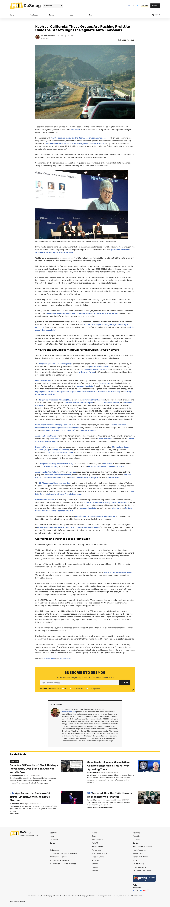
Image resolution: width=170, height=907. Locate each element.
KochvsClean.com (69, 712)
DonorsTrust (113, 477)
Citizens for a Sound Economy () (59, 430)
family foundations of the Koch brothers (106, 466)
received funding (50, 466)
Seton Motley (104, 383)
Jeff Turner (63, 658)
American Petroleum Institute (58, 475)
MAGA (17, 813)
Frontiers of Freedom (44, 500)
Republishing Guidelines (142, 846)
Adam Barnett (17, 804)
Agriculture (96, 850)
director (116, 508)
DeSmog (32, 5)
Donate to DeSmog (140, 857)
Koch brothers (105, 439)
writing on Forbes (87, 372)
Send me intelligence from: (50, 688)
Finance (95, 867)
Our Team (136, 839)
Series (52, 843)
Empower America (87, 430)
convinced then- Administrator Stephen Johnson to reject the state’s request (82, 313)
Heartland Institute (84, 386)
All (65, 688)
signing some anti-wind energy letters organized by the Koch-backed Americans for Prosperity (77, 391)
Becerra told (110, 572)
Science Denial (97, 839)
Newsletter (137, 887)
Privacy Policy (138, 864)
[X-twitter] (133, 5)
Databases (54, 839)
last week (127, 572)
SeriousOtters (21, 901)
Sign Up (125, 683)
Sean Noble (55, 439)
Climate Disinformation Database (63, 853)
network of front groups (94, 400)
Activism (95, 860)
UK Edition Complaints (142, 871)
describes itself (64, 483)
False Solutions (98, 857)
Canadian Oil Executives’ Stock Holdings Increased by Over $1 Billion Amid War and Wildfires (34, 769)
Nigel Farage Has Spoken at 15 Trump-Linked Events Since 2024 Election (30, 797)
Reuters (119, 572)
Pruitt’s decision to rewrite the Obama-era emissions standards (79, 138)
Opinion (95, 871)
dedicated (107, 464)
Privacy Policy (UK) (140, 867)
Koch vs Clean (128, 40)
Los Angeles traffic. (49, 658)
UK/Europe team (94, 688)
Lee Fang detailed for (95, 369)
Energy (94, 836)
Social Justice (97, 846)
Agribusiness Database (59, 857)
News (52, 836)
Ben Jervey (48, 36)
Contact (136, 843)
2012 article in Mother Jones (60, 452)
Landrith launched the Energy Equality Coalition (105, 502)
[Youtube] (144, 890)
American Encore (111, 403)
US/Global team (77, 688)
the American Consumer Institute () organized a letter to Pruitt (74, 143)
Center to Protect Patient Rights (78, 403)
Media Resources (140, 850)
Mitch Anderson (17, 775)
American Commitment (45, 436)
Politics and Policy (99, 853)
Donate (155, 6)
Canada (95, 864)
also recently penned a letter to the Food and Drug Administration (68, 527)
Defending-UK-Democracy (103, 807)
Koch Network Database (59, 860)
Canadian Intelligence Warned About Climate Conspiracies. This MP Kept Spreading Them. (109, 766)
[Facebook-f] (129, 5)
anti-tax (72, 472)
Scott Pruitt (74, 129)
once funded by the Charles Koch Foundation (95, 516)
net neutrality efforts (99, 366)
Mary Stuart (94, 772)
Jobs (135, 860)
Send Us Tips (138, 853)
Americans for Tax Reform (47, 472)
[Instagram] (148, 890)
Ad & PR (95, 843)
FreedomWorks (42, 447)
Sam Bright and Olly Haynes (99, 800)
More (90, 15)
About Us (136, 836)
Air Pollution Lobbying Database (63, 864)
